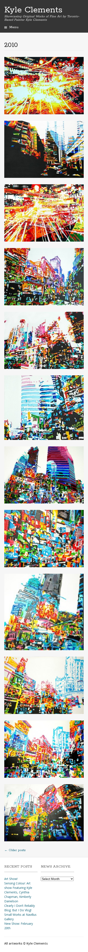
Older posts (15, 850)
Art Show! (11, 879)
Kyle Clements (33, 10)
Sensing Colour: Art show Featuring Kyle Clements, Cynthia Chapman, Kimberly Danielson (18, 892)
